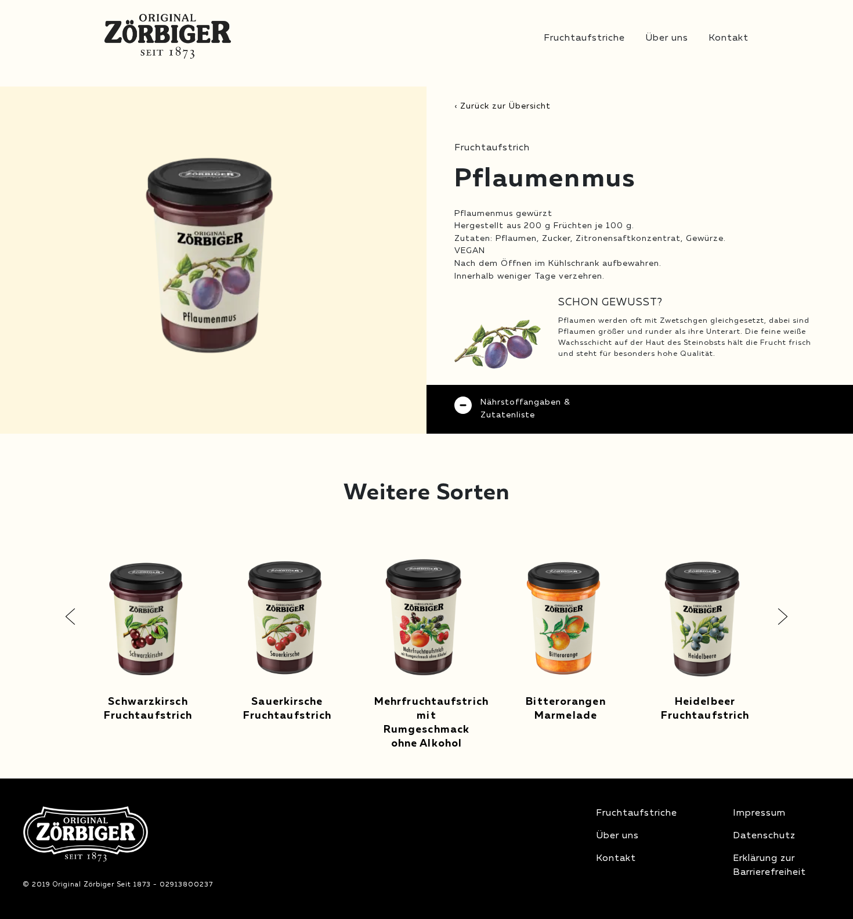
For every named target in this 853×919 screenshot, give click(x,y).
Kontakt (729, 38)
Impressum (759, 813)
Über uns (666, 38)
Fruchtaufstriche (584, 38)
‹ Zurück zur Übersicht (502, 106)
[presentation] (70, 616)
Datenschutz (764, 836)
